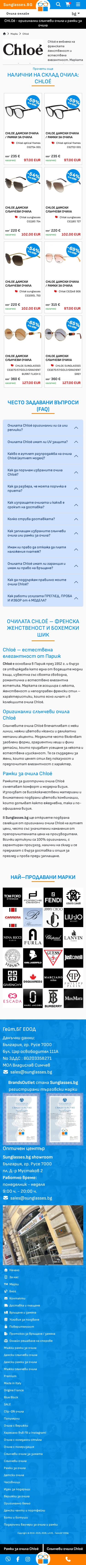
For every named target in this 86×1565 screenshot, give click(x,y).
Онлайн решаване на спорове (30, 1341)
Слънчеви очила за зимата (23, 1454)
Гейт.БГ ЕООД (62, 1533)
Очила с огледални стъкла (23, 1440)
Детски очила (14, 1475)
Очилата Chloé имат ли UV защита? (38, 442)
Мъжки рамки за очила (20, 1348)
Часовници (12, 1482)
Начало (13, 1270)
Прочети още (43, 69)
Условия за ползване (23, 1319)
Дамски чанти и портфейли (24, 1510)
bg (74, 13)
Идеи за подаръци (17, 1489)
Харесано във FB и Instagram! (25, 1433)
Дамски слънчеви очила (20, 1355)
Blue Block (11, 1397)
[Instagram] (28, 1560)
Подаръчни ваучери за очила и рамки (31, 1524)
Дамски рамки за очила (20, 1362)
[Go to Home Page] (4, 33)
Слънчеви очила (15, 1461)
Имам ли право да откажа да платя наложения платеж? (37, 549)
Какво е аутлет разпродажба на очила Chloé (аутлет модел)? (40, 456)
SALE (7, 1404)
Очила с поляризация (19, 1447)
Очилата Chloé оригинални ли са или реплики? (38, 427)
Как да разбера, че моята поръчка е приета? (37, 488)
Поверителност (21, 1327)
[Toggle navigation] (78, 4)
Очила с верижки (16, 1426)
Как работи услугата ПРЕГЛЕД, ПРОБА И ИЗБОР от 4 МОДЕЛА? (40, 598)
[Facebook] (18, 1560)
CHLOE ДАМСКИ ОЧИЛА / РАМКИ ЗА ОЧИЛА (22, 135)
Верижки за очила (17, 1496)
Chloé (25, 33)
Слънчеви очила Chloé (65, 1549)
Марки (14, 33)
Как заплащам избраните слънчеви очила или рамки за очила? (37, 533)
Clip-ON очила (14, 1411)
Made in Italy (12, 1383)
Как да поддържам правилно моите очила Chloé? (37, 582)
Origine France (14, 1390)
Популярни (12, 1418)
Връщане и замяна (22, 1312)
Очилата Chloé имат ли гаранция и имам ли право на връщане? (37, 566)
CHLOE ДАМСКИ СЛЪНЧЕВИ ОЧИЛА (18, 209)
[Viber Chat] (8, 1560)
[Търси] (58, 4)
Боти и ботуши (16, 1517)
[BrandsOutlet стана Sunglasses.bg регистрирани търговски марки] (21, 1119)
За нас (13, 1277)
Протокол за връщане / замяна (31, 1334)
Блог (12, 1291)
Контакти (16, 1298)
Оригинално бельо (17, 1503)
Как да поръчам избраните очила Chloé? (35, 472)
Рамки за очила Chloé (21, 1549)
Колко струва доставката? (31, 519)
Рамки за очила (15, 1468)
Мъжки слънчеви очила (20, 1369)
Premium (10, 1376)
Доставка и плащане (24, 1305)
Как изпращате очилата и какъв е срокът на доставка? (36, 504)
